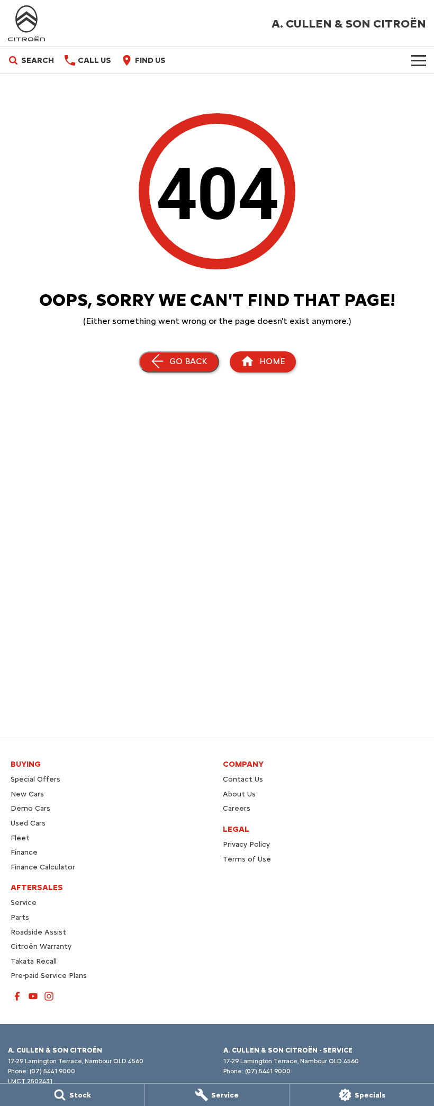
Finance (24, 852)
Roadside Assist (38, 932)
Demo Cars (30, 808)
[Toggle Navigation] (418, 60)
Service (24, 902)
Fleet (20, 837)
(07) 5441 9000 (52, 1071)
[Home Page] (26, 23)
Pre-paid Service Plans (49, 975)
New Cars (27, 794)
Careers (236, 808)
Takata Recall (34, 961)
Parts (20, 917)
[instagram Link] (49, 996)
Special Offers (35, 779)
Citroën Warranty (41, 946)
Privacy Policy (246, 844)
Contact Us (243, 779)
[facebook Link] (17, 996)
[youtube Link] (33, 996)
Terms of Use (247, 859)
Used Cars (28, 823)
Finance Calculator (43, 867)
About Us (239, 794)
